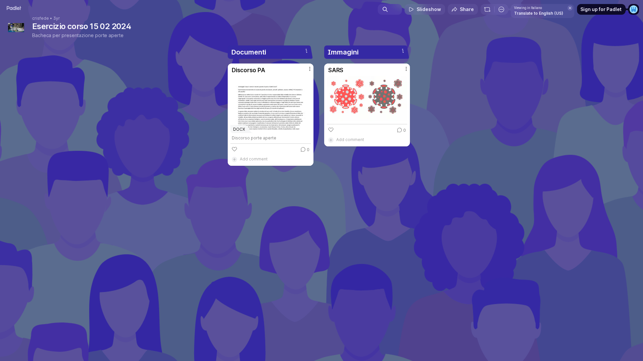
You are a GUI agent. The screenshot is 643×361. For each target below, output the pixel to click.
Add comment (254, 158)
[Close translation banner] (570, 8)
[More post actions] (309, 69)
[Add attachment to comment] (234, 159)
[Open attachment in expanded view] (367, 98)
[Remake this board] (487, 9)
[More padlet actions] (501, 9)
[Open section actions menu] (306, 51)
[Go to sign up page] (633, 9)
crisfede (40, 18)
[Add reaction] (234, 149)
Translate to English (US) (538, 13)
